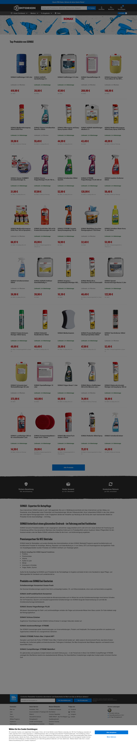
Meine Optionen (111, 737)
